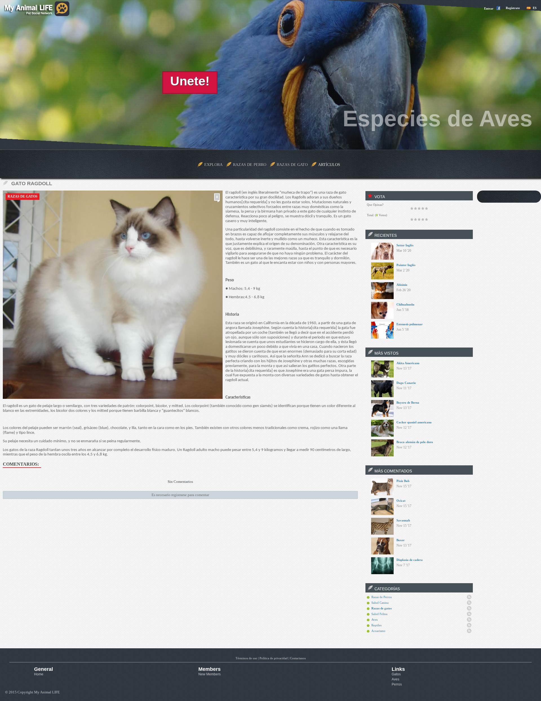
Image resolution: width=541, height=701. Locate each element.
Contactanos (298, 658)
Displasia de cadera (409, 559)
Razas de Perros (381, 597)
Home (38, 674)
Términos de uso (246, 658)
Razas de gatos (22, 196)
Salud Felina (379, 614)
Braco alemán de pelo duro (414, 442)
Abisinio (401, 284)
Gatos (396, 674)
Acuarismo (378, 631)
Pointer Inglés (405, 265)
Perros (397, 684)
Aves (374, 619)
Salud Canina (380, 602)
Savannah (403, 520)
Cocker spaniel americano (414, 422)
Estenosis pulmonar (409, 324)
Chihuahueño (405, 304)
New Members (209, 674)
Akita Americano (408, 363)
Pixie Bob (402, 481)
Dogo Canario (406, 382)
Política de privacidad (274, 658)
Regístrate (513, 8)
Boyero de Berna (407, 402)
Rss (469, 597)
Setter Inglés (404, 245)
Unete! (190, 81)
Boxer (400, 540)
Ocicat (400, 500)
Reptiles (376, 625)
